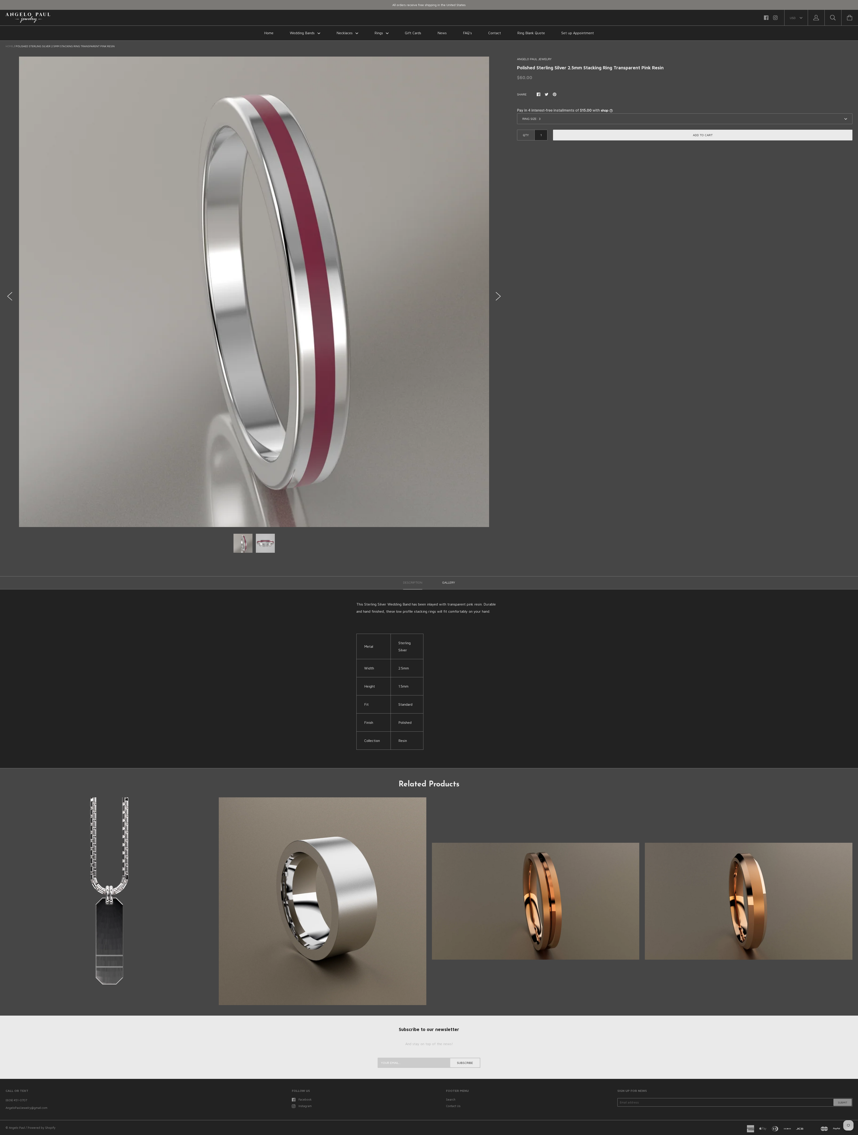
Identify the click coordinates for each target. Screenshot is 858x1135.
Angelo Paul (17, 1127)
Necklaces (345, 33)
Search (450, 1099)
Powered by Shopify (41, 1127)
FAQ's (467, 33)
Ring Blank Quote (531, 33)
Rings (379, 33)
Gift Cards (413, 33)
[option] (254, 292)
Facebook (305, 1099)
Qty (526, 135)
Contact (494, 33)
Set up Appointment (577, 33)
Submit (842, 1102)
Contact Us (453, 1106)
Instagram (305, 1106)
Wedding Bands (303, 33)
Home (268, 33)
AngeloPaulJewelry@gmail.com (26, 1108)
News (442, 33)
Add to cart (703, 135)
